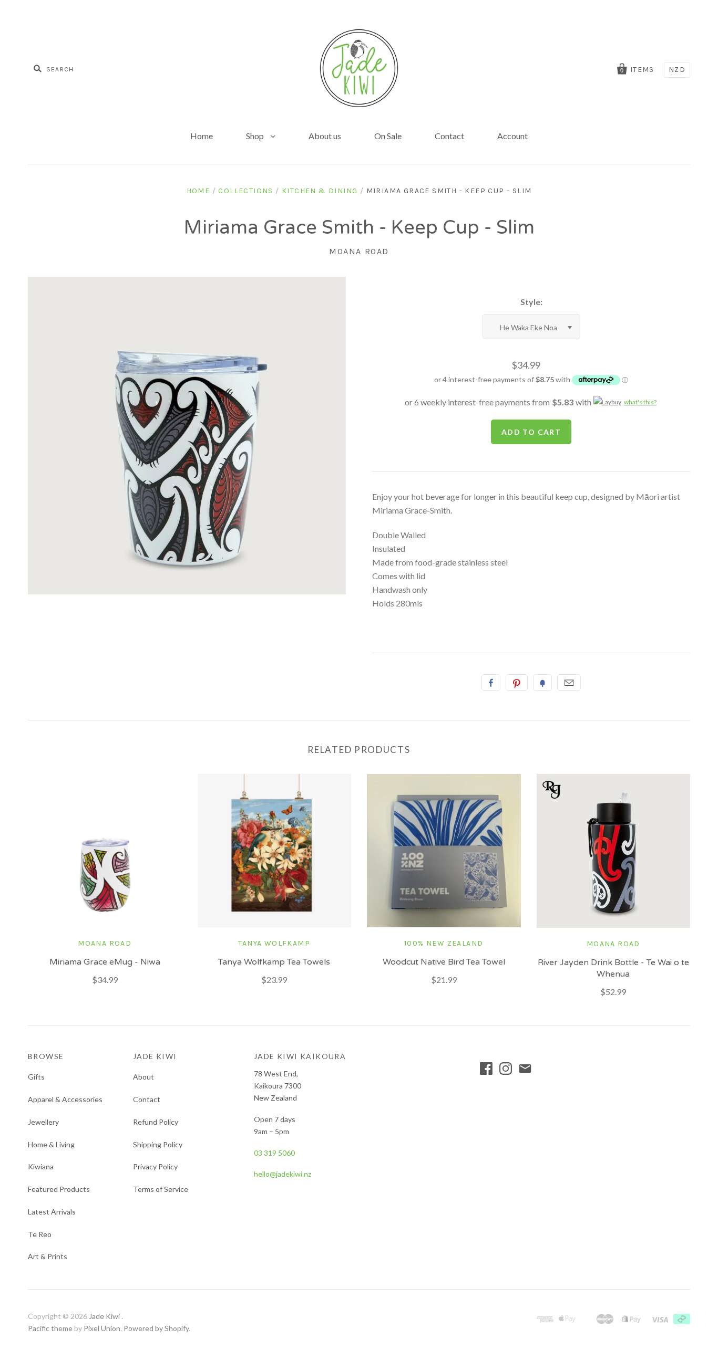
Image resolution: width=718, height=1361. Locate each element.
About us (325, 136)
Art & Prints (47, 1256)
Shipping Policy (157, 1144)
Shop (255, 136)
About (143, 1076)
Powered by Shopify (156, 1328)
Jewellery (43, 1121)
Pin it (517, 682)
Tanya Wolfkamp (274, 943)
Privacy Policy (155, 1166)
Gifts (36, 1076)
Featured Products (59, 1189)
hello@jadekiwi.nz (282, 1173)
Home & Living (51, 1144)
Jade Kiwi (105, 1316)
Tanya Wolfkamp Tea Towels (274, 962)
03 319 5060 (274, 1152)
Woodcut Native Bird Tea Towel (444, 962)
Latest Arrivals (52, 1211)
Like (490, 682)
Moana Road (359, 251)
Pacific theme (50, 1328)
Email (569, 682)
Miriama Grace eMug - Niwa (104, 962)
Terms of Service (160, 1189)
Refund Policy (155, 1121)
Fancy (542, 682)
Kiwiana (41, 1166)
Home (201, 136)
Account (512, 136)
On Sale (388, 136)
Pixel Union (102, 1328)
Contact (449, 136)
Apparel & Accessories (65, 1099)
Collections (245, 190)
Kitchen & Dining (319, 190)
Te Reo (40, 1234)
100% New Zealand (443, 943)
